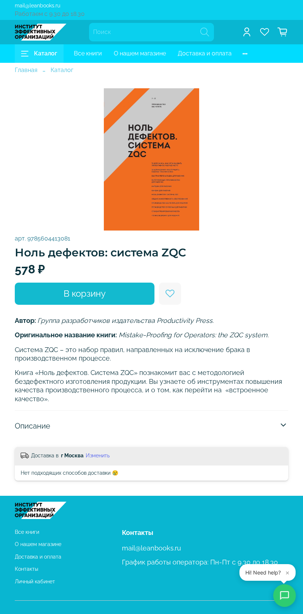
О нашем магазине (140, 53)
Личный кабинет (35, 581)
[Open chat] (284, 595)
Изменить (98, 455)
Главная (26, 70)
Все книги (88, 53)
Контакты (26, 569)
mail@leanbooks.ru (37, 5)
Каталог (45, 53)
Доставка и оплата (205, 53)
